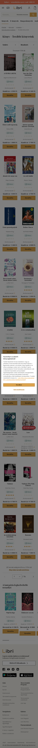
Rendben (19, 385)
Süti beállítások (19, 389)
